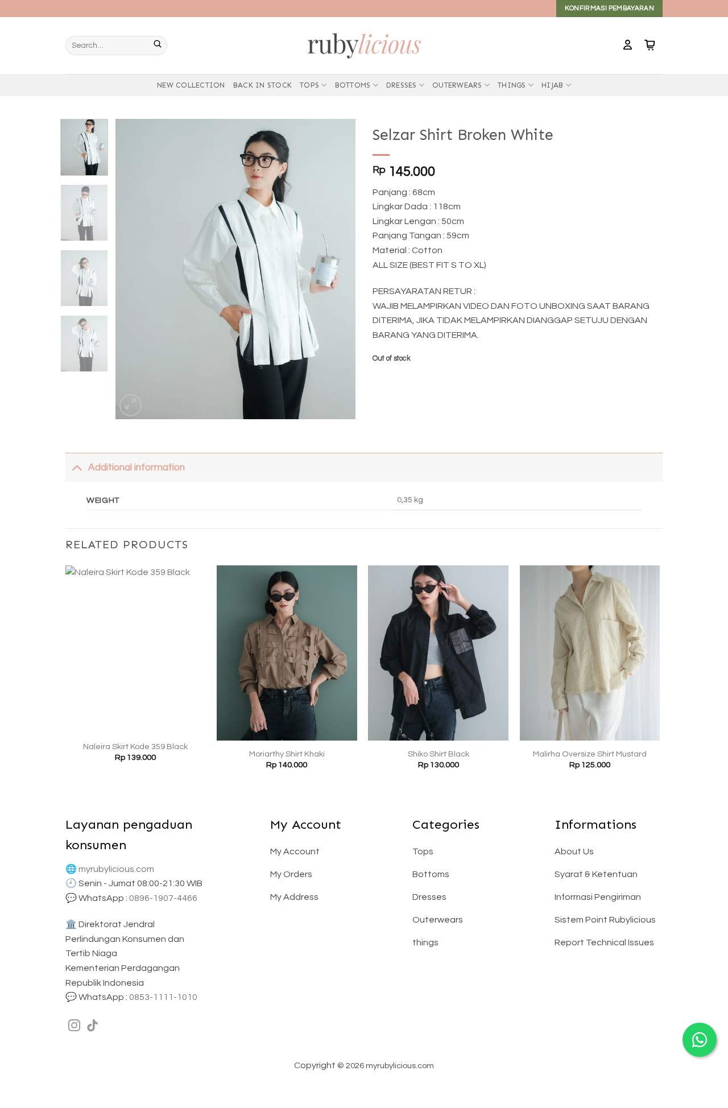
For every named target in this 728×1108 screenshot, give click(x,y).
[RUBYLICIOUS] (364, 45)
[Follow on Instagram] (74, 1026)
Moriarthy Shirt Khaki (287, 754)
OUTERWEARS (457, 85)
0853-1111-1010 (163, 997)
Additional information (136, 467)
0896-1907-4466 (163, 898)
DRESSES (401, 85)
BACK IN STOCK (262, 85)
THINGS (512, 85)
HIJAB (552, 85)
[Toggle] (76, 467)
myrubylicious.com (116, 869)
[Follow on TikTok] (92, 1026)
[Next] (336, 269)
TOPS (309, 85)
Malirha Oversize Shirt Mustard (590, 754)
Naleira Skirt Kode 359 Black (135, 746)
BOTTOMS (353, 85)
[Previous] (135, 269)
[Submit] (160, 45)
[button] (628, 45)
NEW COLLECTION (191, 85)
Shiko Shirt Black (438, 754)
